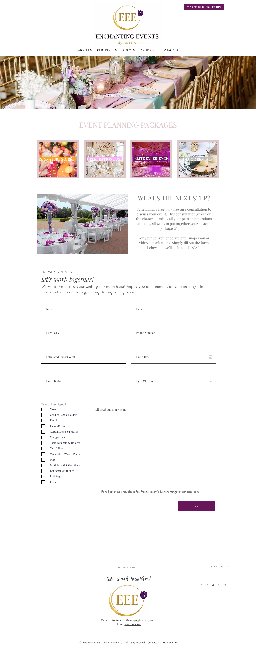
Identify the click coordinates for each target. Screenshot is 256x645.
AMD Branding (169, 642)
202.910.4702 (133, 624)
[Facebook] (201, 584)
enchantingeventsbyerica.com (135, 620)
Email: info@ (109, 620)
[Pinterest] (219, 584)
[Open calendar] (210, 357)
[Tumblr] (225, 584)
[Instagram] (207, 584)
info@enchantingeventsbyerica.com (176, 491)
